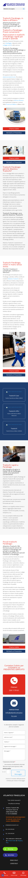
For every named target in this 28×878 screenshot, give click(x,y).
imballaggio (8, 43)
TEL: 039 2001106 (10, 833)
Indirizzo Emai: (14, 710)
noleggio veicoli (7, 45)
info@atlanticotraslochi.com (12, 825)
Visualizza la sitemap (14, 803)
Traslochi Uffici (14, 411)
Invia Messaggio (18, 773)
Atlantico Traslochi (13, 279)
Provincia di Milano (11, 104)
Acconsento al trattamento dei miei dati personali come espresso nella (13, 766)
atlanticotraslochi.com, (9, 77)
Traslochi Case (14, 396)
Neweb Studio (12, 840)
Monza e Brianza (18, 100)
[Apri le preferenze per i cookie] (2, 876)
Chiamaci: (14, 687)
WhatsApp (10, 849)
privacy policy (7, 768)
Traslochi (14, 429)
